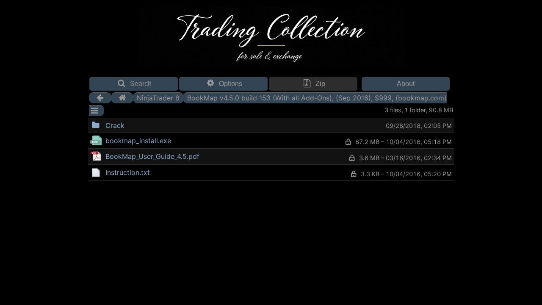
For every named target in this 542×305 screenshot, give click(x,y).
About (406, 83)
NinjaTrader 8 (158, 98)
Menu (146, 124)
